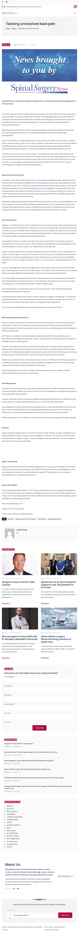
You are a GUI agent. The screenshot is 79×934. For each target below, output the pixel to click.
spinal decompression (54, 519)
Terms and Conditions (52, 930)
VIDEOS (9, 847)
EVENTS (9, 822)
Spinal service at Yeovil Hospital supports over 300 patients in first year (30, 752)
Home (8, 28)
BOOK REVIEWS (12, 811)
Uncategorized (12, 844)
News (14, 28)
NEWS (9, 828)
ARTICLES (6, 45)
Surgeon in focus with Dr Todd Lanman (18, 744)
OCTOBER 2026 (12, 833)
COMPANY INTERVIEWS (15, 817)
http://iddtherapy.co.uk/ (14, 504)
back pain (11, 519)
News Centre (11, 830)
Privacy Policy (49, 927)
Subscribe (39, 728)
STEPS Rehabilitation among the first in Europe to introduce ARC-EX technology (29, 7)
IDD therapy (42, 519)
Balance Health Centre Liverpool (26, 519)
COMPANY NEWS (12, 820)
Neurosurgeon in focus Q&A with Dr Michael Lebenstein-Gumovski (29, 761)
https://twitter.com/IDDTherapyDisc (20, 514)
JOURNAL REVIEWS (13, 825)
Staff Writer (21, 45)
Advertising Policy (59, 927)
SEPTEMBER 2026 (13, 839)
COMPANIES (11, 814)
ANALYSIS (10, 806)
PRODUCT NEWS (13, 836)
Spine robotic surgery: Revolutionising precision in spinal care (27, 769)
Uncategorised (12, 841)
